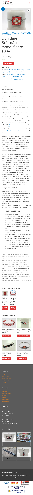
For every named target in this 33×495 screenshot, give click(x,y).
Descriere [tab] (4, 86)
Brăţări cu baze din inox (24, 32)
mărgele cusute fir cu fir (7, 76)
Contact (4, 382)
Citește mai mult (13, 308)
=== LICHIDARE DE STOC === (9, 32)
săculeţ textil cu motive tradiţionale (17, 124)
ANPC (16, 477)
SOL (30, 475)
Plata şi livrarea (6, 376)
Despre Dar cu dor (6, 380)
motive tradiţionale (17, 76)
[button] (28, 10)
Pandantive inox (18, 130)
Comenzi (4, 397)
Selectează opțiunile (23, 335)
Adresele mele (5, 399)
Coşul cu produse (6, 393)
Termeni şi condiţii (6, 378)
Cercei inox (10, 130)
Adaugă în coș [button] (4, 308)
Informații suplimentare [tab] (8, 89)
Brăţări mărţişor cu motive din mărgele (11, 33)
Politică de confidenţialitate (9, 475)
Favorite (4, 395)
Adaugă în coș (8, 63)
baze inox (8, 74)
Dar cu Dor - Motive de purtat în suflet (19, 74)
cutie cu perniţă (6, 126)
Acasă (3, 374)
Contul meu (5, 391)
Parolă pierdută (5, 401)
